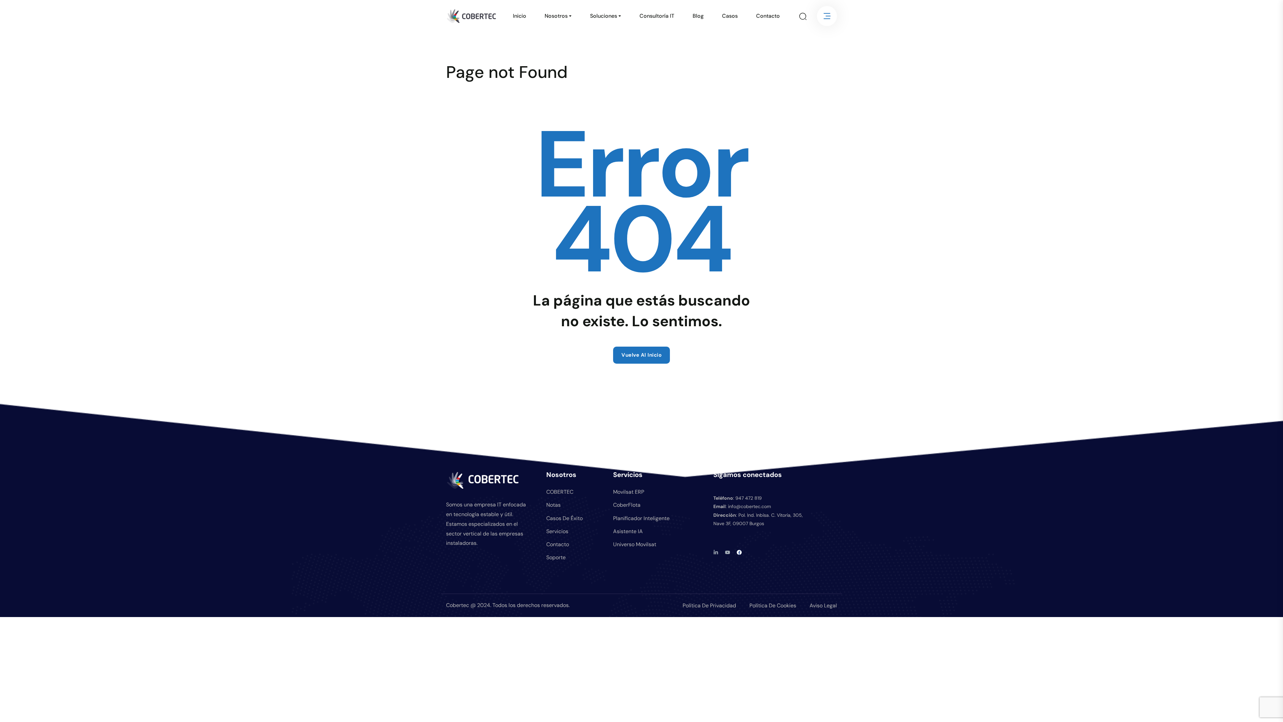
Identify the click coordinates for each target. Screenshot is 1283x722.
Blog (698, 15)
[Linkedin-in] (715, 552)
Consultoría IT (656, 15)
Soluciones (603, 15)
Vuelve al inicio (641, 355)
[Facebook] (739, 552)
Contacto (768, 15)
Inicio (519, 15)
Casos (730, 15)
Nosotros (556, 15)
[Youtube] (727, 552)
